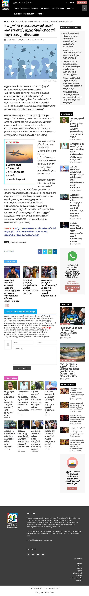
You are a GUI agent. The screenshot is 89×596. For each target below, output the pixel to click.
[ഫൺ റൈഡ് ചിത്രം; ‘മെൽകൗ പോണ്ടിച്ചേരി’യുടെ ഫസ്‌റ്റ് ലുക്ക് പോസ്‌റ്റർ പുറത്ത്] (64, 391)
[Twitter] (73, 2)
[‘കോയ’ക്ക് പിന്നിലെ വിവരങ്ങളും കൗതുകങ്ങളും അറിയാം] (72, 316)
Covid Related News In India (18, 242)
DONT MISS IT (66, 114)
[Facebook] (66, 2)
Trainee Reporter (28, 40)
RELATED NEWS (10, 262)
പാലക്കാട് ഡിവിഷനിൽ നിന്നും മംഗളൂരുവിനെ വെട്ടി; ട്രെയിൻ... (9, 439)
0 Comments (9, 251)
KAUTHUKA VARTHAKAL (70, 27)
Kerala (35, 8)
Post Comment (22, 368)
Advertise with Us (76, 578)
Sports (70, 8)
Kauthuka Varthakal (36, 409)
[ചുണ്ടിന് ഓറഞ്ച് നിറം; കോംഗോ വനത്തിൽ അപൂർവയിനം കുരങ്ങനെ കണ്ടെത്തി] (37, 385)
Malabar (24, 8)
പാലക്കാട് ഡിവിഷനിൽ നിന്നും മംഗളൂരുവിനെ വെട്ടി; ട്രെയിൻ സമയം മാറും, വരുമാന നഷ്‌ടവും (77, 205)
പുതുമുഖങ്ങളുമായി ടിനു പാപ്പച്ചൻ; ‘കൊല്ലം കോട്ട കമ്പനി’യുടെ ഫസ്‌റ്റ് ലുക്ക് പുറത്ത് (77, 406)
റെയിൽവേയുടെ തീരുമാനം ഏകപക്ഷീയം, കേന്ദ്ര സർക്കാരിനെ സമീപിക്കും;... (23, 402)
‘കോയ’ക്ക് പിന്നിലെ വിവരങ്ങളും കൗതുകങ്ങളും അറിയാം (71, 331)
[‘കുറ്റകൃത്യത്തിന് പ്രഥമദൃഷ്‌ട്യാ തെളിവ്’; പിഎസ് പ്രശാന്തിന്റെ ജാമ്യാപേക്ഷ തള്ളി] (10, 385)
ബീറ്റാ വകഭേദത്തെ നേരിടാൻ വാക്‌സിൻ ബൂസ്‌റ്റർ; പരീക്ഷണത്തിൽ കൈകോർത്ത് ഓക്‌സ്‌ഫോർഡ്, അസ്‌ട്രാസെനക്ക (30, 232)
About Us (79, 575)
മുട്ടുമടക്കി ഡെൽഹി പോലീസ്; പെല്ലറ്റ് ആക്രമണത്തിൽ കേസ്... (50, 439)
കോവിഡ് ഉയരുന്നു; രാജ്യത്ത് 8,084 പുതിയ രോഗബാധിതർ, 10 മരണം (31, 287)
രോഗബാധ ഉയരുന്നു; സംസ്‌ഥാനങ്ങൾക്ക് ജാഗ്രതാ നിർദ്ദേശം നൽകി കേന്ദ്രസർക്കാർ (49, 288)
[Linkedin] (71, 2)
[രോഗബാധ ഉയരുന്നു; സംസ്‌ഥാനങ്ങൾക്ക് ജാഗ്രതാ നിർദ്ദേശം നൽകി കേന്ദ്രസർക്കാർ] (49, 272)
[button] (84, 8)
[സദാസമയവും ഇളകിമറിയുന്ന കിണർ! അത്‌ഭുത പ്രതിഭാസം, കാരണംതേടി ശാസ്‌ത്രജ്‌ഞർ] (72, 352)
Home (16, 8)
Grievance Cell (77, 573)
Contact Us (48, 540)
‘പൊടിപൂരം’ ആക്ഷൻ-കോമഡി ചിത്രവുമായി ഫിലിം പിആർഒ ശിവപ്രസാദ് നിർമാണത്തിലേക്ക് (77, 444)
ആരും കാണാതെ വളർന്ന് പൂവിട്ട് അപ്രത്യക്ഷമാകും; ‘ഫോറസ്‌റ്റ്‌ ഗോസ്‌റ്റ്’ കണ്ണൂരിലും (72, 83)
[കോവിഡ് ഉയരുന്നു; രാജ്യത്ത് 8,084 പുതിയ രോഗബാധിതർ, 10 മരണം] (31, 272)
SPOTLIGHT (65, 304)
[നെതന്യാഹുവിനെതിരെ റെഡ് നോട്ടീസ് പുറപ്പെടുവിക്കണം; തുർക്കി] (37, 424)
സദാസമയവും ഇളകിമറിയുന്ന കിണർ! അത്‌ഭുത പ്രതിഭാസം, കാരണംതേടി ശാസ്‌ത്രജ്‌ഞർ (71, 68)
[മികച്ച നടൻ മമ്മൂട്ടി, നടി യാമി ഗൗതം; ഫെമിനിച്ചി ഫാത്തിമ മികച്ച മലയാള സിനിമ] (64, 430)
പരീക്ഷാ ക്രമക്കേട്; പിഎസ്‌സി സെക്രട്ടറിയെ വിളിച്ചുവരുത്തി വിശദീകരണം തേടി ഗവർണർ (77, 177)
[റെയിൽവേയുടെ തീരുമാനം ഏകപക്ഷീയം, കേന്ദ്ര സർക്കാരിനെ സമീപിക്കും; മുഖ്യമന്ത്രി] (24, 385)
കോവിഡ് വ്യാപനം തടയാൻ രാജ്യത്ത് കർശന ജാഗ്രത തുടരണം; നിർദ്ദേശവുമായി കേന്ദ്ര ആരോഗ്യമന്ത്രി (12, 290)
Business (18, 14)
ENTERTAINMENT (68, 384)
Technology (29, 14)
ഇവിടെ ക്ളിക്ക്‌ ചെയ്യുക (73, 288)
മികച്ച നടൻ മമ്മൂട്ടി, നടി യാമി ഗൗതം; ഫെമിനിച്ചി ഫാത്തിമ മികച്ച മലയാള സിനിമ (77, 431)
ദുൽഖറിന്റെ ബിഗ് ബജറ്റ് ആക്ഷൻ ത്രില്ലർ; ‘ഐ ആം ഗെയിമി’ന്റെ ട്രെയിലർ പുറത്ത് (77, 418)
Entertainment (58, 8)
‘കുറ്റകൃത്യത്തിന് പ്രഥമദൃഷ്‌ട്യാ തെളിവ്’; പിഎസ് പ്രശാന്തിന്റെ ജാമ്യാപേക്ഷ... (9, 403)
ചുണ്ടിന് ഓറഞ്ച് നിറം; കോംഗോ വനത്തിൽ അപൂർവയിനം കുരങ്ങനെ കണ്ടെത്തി (71, 40)
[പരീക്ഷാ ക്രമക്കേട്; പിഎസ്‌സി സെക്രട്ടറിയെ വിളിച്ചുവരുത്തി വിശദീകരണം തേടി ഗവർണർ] (51, 385)
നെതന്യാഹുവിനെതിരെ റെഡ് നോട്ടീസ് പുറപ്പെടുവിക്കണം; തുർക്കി (36, 440)
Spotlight (65, 324)
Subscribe (81, 3)
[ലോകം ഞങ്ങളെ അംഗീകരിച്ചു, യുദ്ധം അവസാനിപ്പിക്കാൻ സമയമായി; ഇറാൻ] (24, 424)
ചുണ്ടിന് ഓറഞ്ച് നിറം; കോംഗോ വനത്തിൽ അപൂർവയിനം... (36, 399)
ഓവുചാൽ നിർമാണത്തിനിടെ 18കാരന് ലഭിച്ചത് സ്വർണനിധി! (72, 54)
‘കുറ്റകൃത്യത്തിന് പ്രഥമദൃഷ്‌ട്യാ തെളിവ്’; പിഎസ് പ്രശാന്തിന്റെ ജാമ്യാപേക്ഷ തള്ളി (77, 127)
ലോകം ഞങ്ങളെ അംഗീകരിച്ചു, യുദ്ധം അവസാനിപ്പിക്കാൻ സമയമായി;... (23, 440)
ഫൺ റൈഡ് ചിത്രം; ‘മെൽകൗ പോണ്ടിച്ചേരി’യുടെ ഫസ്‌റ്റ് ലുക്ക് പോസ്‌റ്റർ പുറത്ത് (77, 393)
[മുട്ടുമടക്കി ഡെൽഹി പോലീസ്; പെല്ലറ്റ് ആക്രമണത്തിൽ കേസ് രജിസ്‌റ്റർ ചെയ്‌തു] (51, 424)
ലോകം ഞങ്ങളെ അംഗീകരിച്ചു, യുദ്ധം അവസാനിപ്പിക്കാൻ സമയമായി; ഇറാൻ (77, 232)
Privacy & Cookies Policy (52, 588)
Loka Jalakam (21, 451)
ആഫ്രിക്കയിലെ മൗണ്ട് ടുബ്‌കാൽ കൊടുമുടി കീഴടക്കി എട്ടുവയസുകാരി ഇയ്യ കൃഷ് (72, 97)
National (45, 8)
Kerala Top (7, 417)
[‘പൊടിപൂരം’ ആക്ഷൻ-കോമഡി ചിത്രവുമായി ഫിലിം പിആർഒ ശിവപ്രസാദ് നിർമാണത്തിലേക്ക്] (64, 442)
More (40, 14)
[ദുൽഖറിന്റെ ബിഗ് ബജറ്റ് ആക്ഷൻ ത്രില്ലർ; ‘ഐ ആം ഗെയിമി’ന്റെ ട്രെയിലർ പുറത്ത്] (64, 418)
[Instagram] (68, 2)
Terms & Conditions (35, 588)
